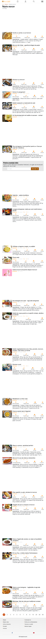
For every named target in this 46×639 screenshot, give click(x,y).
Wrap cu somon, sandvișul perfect (23, 445)
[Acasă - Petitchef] (3, 4)
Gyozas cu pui (17, 364)
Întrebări (5, 626)
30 (39, 614)
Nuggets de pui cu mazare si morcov (24, 504)
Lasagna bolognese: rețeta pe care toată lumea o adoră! (27, 209)
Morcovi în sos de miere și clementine (24, 458)
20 (36, 614)
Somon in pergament (19, 92)
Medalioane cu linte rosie (20, 399)
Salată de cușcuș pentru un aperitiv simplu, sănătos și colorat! (28, 313)
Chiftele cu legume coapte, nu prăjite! (24, 246)
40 (43, 614)
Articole (5, 628)
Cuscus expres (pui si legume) (21, 411)
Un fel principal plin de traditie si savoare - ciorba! (27, 115)
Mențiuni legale (28, 626)
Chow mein (16, 257)
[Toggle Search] (33, 1)
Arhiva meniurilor (7, 624)
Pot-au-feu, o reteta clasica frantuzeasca (25, 553)
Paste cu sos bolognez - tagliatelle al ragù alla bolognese (26, 588)
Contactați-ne (28, 619)
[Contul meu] (25, 1)
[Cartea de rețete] (17, 1)
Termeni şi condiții (29, 624)
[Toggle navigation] (42, 1)
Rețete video (6, 622)
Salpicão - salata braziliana (21, 195)
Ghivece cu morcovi (18, 79)
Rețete (4, 619)
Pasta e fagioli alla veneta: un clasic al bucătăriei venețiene (27, 539)
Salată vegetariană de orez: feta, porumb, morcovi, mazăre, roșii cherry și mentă (28, 349)
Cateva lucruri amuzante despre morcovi (25, 269)
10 (33, 614)
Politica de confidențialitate (31, 622)
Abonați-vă (35, 168)
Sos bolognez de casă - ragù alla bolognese (26, 300)
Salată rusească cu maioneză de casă (24, 103)
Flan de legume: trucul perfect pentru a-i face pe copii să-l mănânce (27, 147)
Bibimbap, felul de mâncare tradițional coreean (27, 601)
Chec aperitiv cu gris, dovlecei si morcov (25, 492)
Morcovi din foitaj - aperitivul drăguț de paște (26, 45)
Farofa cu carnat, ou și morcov (22, 33)
